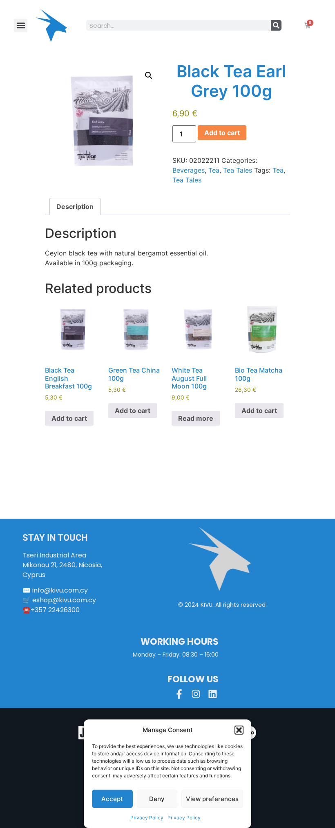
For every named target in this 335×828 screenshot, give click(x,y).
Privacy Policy (146, 818)
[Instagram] (196, 694)
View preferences (212, 799)
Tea (213, 170)
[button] (239, 730)
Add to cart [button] (69, 418)
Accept (112, 799)
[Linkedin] (212, 694)
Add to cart (222, 133)
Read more (195, 418)
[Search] (276, 25)
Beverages (188, 170)
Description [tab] (75, 206)
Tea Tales (237, 170)
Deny (157, 799)
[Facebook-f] (179, 694)
